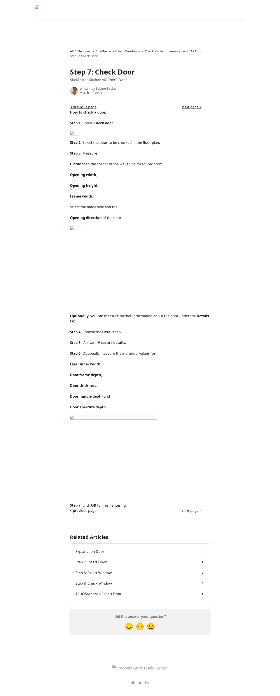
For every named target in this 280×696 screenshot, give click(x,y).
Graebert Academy (206, 7)
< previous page (83, 107)
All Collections (80, 51)
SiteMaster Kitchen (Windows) (118, 51)
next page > (191, 107)
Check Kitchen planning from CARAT (171, 51)
